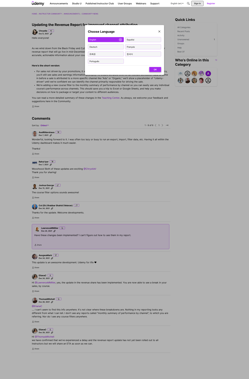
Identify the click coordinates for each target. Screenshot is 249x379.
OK (155, 69)
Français (131, 47)
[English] (38, 3)
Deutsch (93, 47)
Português (94, 61)
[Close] (159, 32)
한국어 (130, 54)
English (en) (176, 3)
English (92, 39)
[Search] (188, 3)
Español (130, 39)
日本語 (92, 54)
